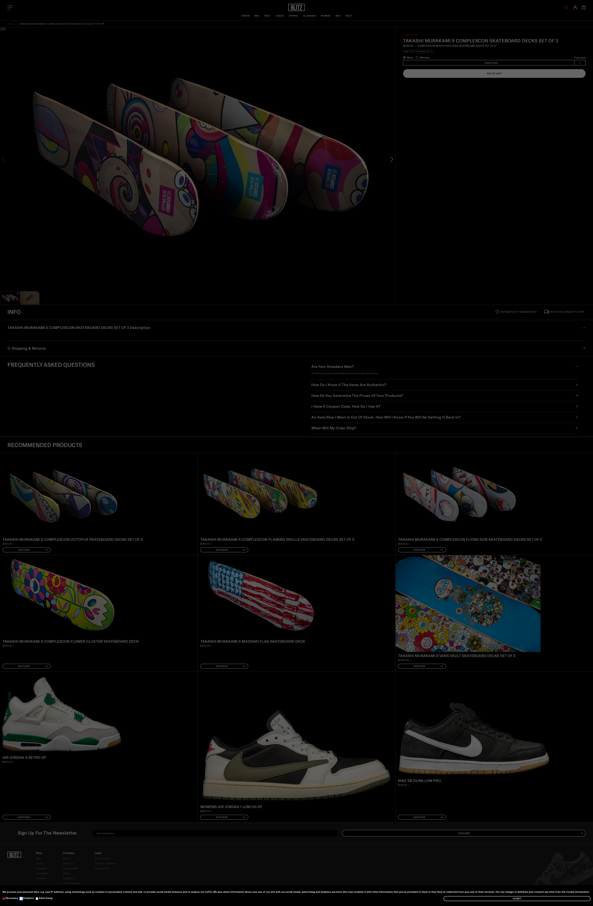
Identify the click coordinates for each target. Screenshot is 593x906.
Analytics (28, 897)
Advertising (46, 897)
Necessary (12, 897)
